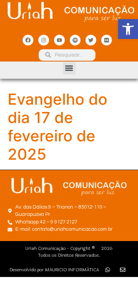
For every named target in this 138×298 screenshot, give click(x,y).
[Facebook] (28, 40)
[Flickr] (106, 40)
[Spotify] (75, 40)
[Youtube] (59, 40)
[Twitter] (90, 40)
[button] (128, 29)
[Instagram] (43, 40)
